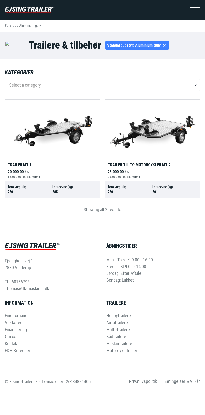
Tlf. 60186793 (17, 281)
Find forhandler (18, 316)
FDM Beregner (17, 350)
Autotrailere (117, 322)
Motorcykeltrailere (123, 350)
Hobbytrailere (118, 316)
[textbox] (100, 85)
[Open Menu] (195, 10)
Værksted (13, 322)
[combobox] (102, 85)
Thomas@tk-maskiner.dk (27, 288)
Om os (10, 336)
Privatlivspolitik (143, 381)
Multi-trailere (118, 330)
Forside (10, 26)
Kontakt (12, 344)
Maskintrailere (119, 344)
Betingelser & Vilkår (182, 381)
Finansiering (16, 330)
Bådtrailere (116, 336)
